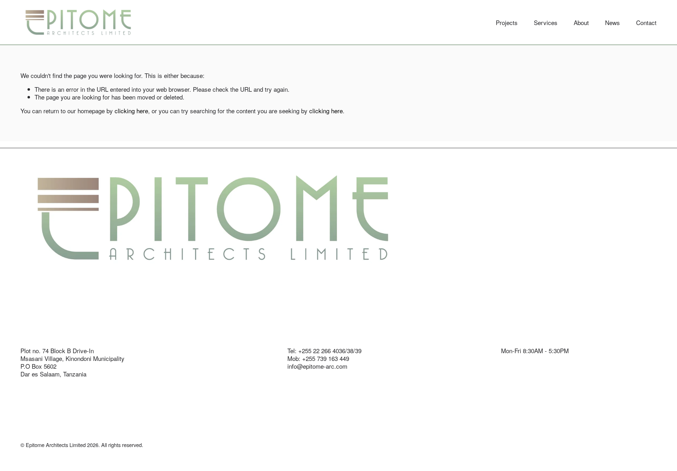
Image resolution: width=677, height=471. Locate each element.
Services (545, 22)
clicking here (131, 110)
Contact (646, 22)
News (612, 22)
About (581, 22)
